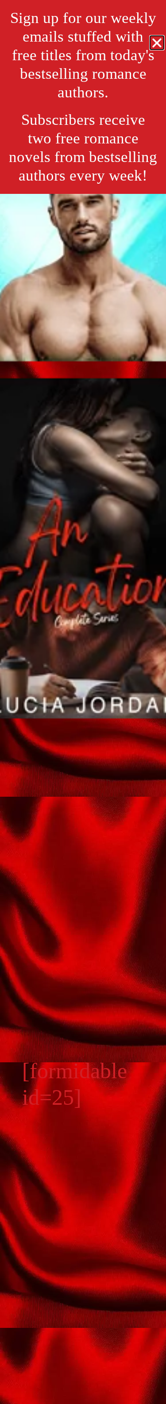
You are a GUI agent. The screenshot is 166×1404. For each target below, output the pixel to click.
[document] (83, 702)
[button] (157, 42)
